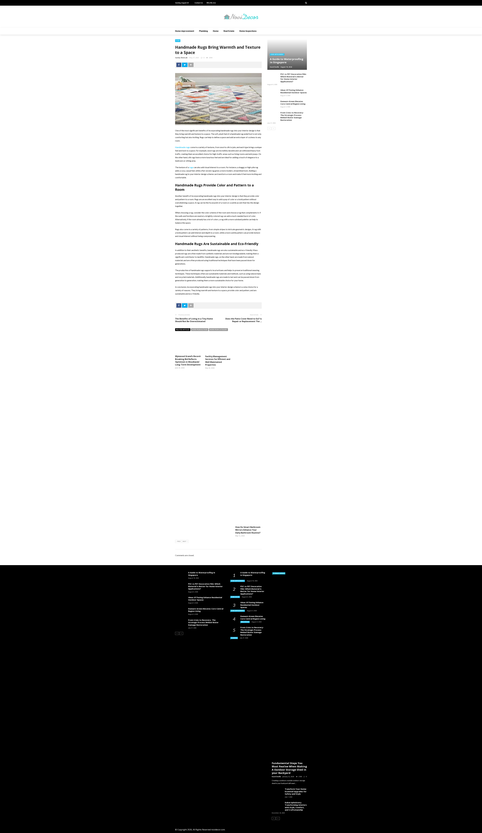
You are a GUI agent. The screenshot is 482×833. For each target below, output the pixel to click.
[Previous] (269, 128)
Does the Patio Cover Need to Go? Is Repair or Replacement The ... (243, 320)
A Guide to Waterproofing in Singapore (201, 573)
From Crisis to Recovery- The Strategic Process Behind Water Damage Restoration (292, 116)
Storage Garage (279, 573)
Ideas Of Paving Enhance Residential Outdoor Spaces (293, 91)
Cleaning (234, 638)
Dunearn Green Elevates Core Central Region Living (292, 102)
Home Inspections (248, 31)
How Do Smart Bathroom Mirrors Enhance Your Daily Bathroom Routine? (247, 530)
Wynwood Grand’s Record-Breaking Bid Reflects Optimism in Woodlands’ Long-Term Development (188, 360)
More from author (199, 330)
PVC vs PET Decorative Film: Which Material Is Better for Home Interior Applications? (293, 78)
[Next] (273, 128)
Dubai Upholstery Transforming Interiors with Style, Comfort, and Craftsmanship (296, 806)
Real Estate (229, 31)
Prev (179, 541)
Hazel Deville (276, 777)
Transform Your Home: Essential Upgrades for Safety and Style (296, 791)
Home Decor (235, 597)
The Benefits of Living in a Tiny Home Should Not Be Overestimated (194, 320)
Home (216, 31)
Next (184, 541)
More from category (218, 330)
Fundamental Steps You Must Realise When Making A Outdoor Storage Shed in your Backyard (289, 768)
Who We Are (211, 3)
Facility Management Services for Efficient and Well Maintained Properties (217, 360)
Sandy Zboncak (181, 57)
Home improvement (184, 31)
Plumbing (203, 31)
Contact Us (199, 3)
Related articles (182, 330)
